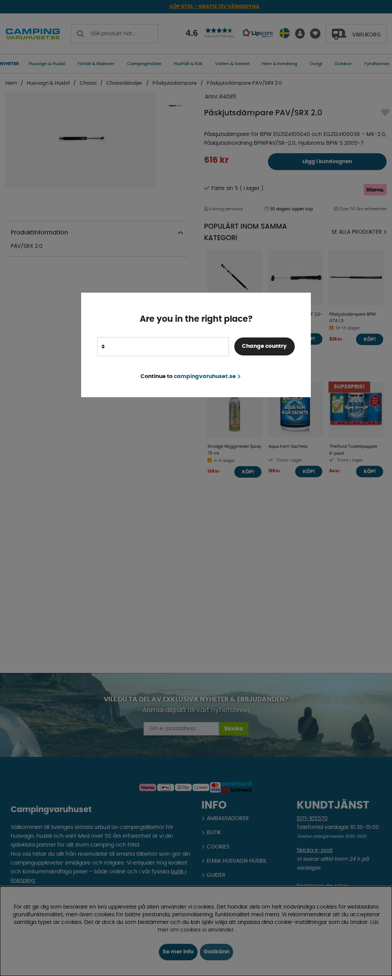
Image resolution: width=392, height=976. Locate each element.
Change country (264, 346)
